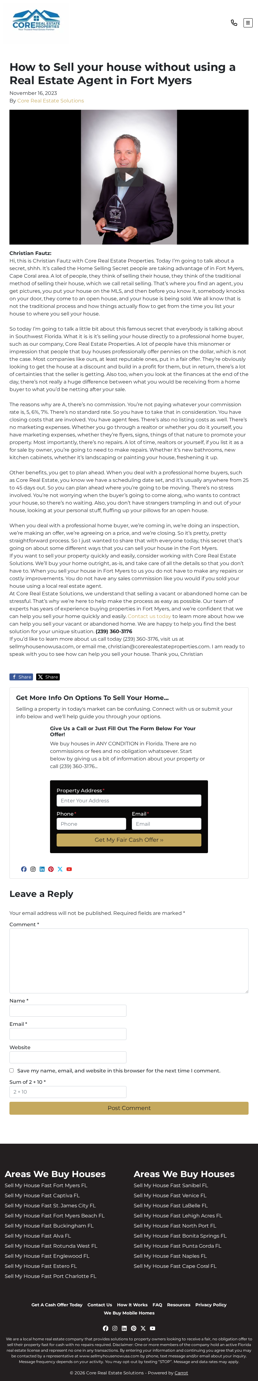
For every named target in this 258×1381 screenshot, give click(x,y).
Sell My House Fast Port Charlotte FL (50, 1276)
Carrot (181, 1372)
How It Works (132, 1304)
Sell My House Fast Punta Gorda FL (177, 1246)
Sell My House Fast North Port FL (175, 1226)
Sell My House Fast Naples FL (170, 1256)
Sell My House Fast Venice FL (170, 1196)
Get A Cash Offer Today (56, 1304)
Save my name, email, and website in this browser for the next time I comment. (119, 1071)
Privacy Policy (211, 1304)
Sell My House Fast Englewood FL (47, 1256)
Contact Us (99, 1304)
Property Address (80, 791)
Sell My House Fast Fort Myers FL (46, 1185)
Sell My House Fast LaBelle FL (171, 1206)
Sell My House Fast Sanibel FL (171, 1185)
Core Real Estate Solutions (50, 101)
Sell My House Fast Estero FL (41, 1266)
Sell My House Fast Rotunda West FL (51, 1246)
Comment (24, 924)
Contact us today (149, 616)
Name (18, 1001)
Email (140, 814)
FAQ (157, 1304)
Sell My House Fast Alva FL (38, 1236)
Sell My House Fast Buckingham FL (49, 1226)
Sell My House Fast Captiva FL (42, 1196)
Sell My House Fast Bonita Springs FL (180, 1236)
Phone (66, 814)
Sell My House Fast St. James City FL (50, 1206)
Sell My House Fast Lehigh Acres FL (178, 1216)
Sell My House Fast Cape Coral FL (175, 1266)
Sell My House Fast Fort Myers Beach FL (54, 1216)
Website (20, 1047)
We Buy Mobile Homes (129, 1312)
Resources (178, 1304)
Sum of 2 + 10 (27, 1082)
